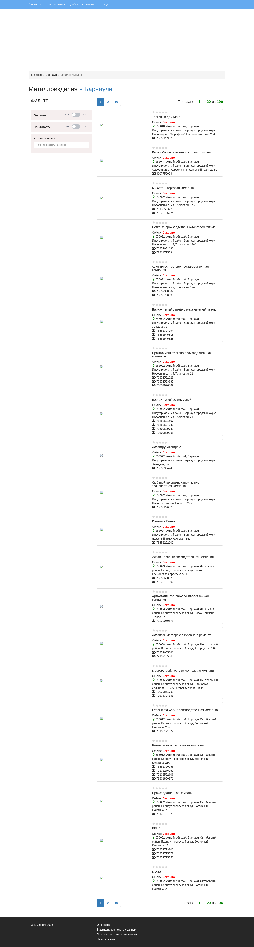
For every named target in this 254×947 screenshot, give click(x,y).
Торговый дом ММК (166, 117)
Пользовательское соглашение (117, 934)
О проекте (103, 924)
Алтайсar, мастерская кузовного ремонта (181, 635)
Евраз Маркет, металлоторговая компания (182, 152)
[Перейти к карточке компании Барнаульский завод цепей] (123, 413)
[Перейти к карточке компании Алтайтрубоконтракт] (123, 455)
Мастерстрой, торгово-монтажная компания (183, 670)
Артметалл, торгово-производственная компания (180, 597)
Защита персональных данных (116, 929)
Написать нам (56, 4)
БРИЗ (156, 828)
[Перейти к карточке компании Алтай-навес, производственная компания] (123, 567)
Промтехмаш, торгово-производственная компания (182, 354)
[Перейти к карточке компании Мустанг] (123, 878)
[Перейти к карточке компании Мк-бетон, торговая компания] (123, 198)
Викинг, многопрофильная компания (178, 745)
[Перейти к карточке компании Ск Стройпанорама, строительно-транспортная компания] (123, 492)
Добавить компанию (83, 4)
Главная (36, 74)
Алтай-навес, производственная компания (183, 557)
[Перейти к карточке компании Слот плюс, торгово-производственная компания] (123, 278)
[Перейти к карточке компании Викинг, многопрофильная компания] (123, 759)
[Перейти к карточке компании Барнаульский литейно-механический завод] (123, 321)
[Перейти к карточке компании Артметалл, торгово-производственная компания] (123, 606)
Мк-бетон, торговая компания (173, 188)
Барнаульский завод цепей (171, 399)
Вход (105, 4)
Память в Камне (163, 521)
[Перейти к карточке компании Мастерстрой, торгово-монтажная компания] (123, 680)
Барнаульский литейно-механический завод (184, 309)
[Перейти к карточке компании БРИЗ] (123, 840)
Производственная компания (173, 793)
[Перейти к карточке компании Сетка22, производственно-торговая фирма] (123, 237)
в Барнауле (95, 89)
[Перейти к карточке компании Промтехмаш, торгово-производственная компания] (123, 366)
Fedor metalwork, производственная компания (185, 710)
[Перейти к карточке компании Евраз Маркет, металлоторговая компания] (123, 160)
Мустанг (158, 871)
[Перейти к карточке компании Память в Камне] (123, 529)
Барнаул (51, 74)
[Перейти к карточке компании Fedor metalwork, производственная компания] (123, 718)
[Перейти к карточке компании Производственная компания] (123, 801)
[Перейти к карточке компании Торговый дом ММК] (123, 125)
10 (116, 101)
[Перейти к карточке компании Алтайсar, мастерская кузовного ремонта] (123, 643)
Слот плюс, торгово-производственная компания (180, 268)
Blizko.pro (35, 4)
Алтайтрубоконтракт (166, 447)
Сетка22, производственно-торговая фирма (183, 227)
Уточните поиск (44, 138)
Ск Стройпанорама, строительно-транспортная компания (176, 484)
